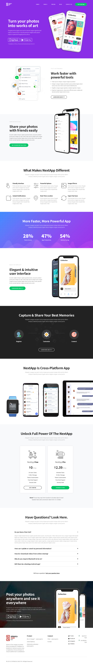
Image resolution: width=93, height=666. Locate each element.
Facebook (72, 638)
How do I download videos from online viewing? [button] (31, 554)
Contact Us (69, 4)
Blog (60, 4)
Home (37, 4)
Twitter (72, 636)
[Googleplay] (26, 40)
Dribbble (72, 643)
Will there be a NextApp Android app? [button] (27, 564)
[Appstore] (14, 40)
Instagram (72, 641)
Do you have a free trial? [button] (23, 532)
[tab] (46, 532)
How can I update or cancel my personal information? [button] (33, 548)
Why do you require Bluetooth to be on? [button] (28, 559)
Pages (45, 4)
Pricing (53, 4)
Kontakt (50, 641)
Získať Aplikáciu (31, 641)
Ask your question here (53, 573)
